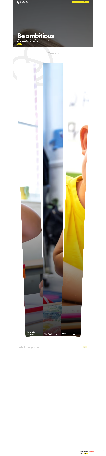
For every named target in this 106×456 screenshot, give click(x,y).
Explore (19, 44)
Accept (86, 453)
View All (86, 370)
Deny (81, 453)
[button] (75, 2)
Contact (80, 2)
